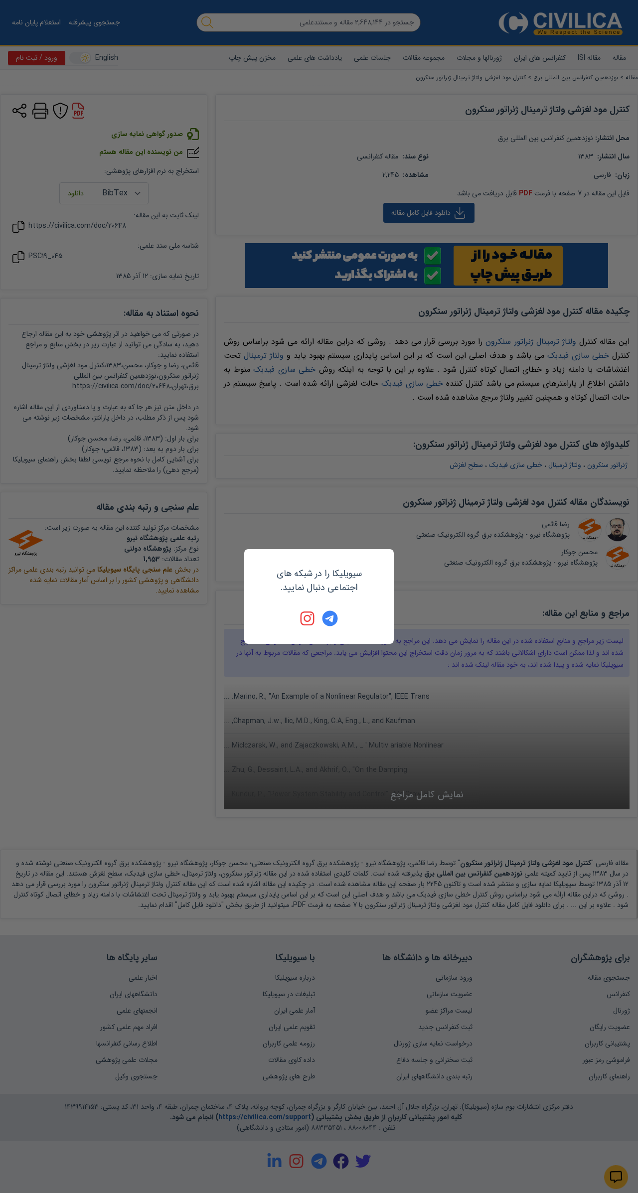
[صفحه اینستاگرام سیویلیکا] (308, 618)
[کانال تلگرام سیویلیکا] (330, 618)
